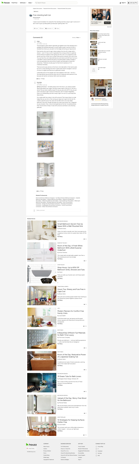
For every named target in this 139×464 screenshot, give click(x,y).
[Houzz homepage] (5, 2)
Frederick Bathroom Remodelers (54, 199)
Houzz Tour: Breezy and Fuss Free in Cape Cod (71, 290)
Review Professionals (83, 448)
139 (86, 326)
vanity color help (101, 42)
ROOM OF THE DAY (62, 243)
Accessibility (81, 453)
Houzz (60, 272)
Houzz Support (81, 455)
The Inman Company (64, 337)
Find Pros (14, 3)
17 (86, 413)
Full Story (60, 236)
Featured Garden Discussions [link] (64, 8)
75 (86, 304)
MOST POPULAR (61, 417)
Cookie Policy (46, 455)
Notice (49, 451)
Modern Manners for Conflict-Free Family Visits (70, 312)
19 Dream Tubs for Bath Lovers (69, 376)
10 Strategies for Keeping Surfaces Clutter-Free (70, 421)
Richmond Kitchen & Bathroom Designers (45, 198)
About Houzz (46, 446)
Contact (80, 457)
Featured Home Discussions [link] (49, 8)
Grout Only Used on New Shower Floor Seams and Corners (103, 35)
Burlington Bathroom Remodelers (54, 202)
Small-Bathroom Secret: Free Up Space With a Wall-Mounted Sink (70, 225)
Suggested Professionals (83, 451)
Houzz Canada (81, 446)
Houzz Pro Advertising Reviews (68, 453)
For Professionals (65, 446)
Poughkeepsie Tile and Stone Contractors (51, 205)
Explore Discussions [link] (37, 8)
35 (86, 348)
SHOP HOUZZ (60, 264)
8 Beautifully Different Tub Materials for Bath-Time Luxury (71, 334)
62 (86, 391)
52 (86, 369)
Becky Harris (62, 294)
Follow (57, 28)
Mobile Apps (46, 457)
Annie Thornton (63, 252)
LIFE (58, 308)
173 (86, 435)
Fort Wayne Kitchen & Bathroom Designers (65, 198)
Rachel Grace (62, 228)
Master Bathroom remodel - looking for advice (104, 51)
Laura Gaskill (62, 315)
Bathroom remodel (102, 59)
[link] (103, 100)
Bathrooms (36, 11)
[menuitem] (15, 3)
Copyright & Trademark (48, 459)
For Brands (63, 457)
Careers (45, 448)
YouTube (100, 453)
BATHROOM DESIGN (62, 221)
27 (86, 261)
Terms (44, 453)
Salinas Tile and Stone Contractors (50, 206)
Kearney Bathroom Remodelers (66, 200)
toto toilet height (102, 67)
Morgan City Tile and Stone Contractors (51, 203)
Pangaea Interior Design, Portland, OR (68, 379)
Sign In (79, 459)
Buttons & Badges (65, 459)
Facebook (100, 451)
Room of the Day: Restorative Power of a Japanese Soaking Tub (71, 356)
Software (22, 3)
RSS (99, 455)
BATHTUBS (60, 330)
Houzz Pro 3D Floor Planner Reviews (69, 455)
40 (86, 239)
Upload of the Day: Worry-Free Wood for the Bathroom (71, 399)
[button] (76, 38)
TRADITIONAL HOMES (62, 286)
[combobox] (56, 2)
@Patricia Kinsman (42, 86)
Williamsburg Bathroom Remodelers (50, 200)
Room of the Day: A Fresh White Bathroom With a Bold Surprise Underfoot (69, 248)
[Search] (36, 2)
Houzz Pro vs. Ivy (64, 451)
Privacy (45, 451)
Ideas (29, 3)
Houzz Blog (100, 446)
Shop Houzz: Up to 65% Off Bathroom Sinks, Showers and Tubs (71, 268)
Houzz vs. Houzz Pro (65, 448)
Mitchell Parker (63, 402)
